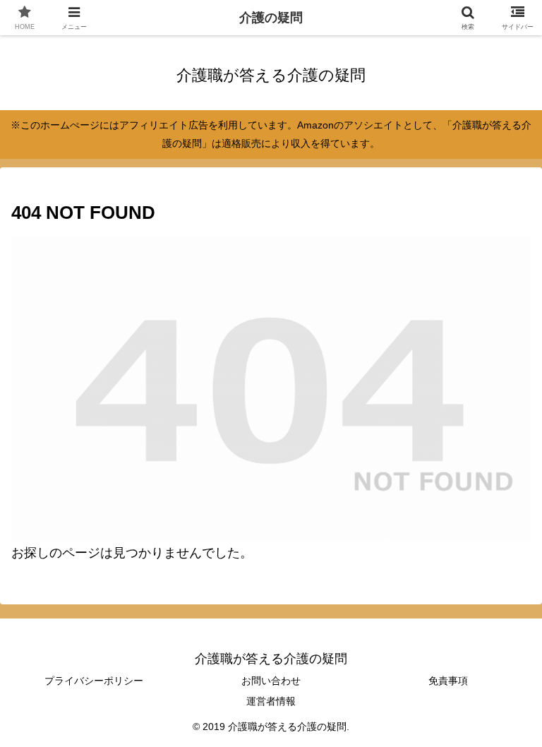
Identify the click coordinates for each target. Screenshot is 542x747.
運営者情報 (271, 701)
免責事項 (448, 680)
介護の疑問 (271, 18)
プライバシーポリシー (93, 680)
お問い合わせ (271, 680)
